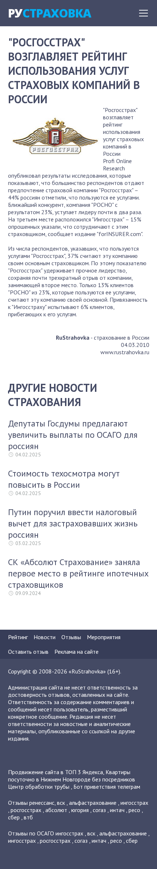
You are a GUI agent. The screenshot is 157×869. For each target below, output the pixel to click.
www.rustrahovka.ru (124, 352)
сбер (14, 817)
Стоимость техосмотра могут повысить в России (64, 479)
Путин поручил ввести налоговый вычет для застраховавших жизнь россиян (73, 523)
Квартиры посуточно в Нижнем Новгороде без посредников (71, 775)
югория (80, 810)
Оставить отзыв (28, 651)
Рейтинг (18, 637)
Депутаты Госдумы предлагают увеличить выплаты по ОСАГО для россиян (73, 435)
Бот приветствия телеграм (106, 786)
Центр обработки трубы (38, 786)
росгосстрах (26, 810)
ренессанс (41, 802)
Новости (44, 637)
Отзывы (71, 637)
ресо (134, 810)
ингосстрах (134, 802)
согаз (99, 810)
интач (117, 810)
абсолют (56, 810)
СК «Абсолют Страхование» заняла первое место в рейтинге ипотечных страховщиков (78, 573)
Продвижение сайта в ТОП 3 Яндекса (55, 772)
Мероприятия (103, 637)
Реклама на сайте (76, 651)
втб (28, 817)
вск (61, 802)
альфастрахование (92, 802)
